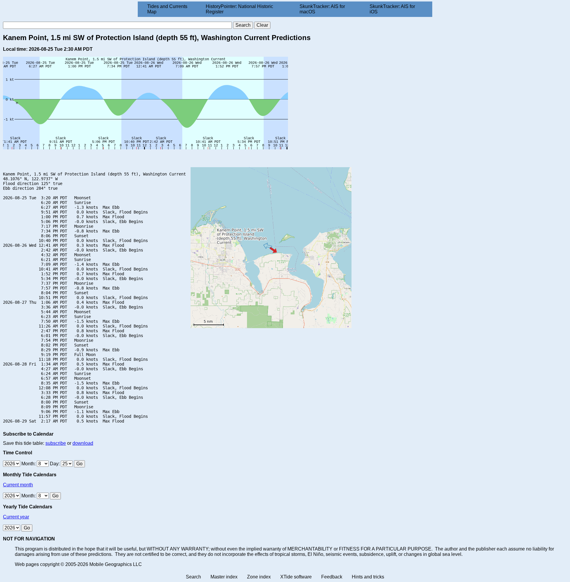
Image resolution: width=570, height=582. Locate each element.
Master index (224, 576)
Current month (18, 484)
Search (193, 576)
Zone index (259, 576)
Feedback (331, 576)
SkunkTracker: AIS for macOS (322, 9)
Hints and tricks (368, 576)
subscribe (55, 443)
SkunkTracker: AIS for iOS (392, 9)
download (82, 443)
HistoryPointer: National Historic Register (239, 9)
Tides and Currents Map (167, 9)
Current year (16, 516)
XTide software (296, 576)
